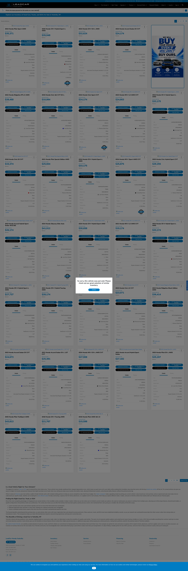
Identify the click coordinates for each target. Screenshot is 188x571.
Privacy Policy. (153, 565)
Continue (94, 289)
